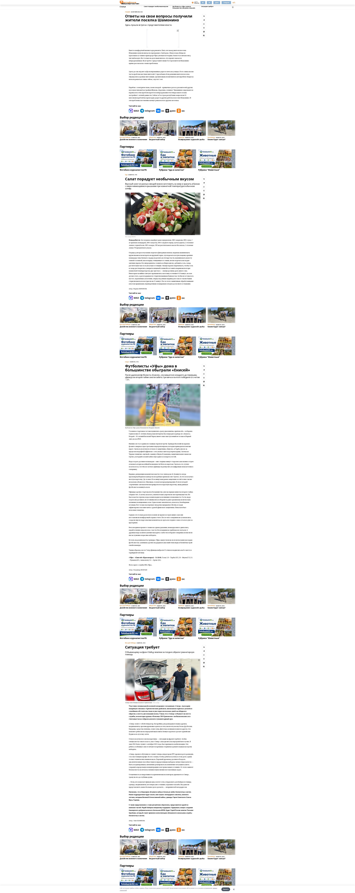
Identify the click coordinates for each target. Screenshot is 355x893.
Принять (226, 889)
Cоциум (127, 12)
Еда (126, 175)
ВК (203, 2)
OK (209, 2)
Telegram (226, 2)
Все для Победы (130, 643)
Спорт (127, 362)
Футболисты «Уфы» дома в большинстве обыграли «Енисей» (184, 7)
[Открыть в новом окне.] (134, 111)
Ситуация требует (207, 6)
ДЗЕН (216, 2)
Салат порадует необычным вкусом (156, 6)
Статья (123, 7)
